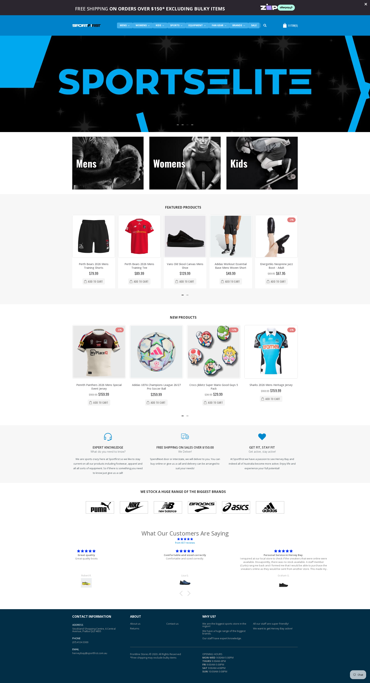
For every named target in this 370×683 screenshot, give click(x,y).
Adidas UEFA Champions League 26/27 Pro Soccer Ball (156, 386)
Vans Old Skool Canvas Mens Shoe (185, 265)
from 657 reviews (185, 542)
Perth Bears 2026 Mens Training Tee (139, 265)
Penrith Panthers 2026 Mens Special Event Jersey (99, 386)
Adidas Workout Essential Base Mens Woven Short (231, 265)
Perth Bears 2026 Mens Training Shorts (93, 265)
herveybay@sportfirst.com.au (89, 653)
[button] (177, 125)
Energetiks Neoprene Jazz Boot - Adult (276, 265)
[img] (185, 539)
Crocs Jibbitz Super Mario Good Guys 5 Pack (213, 386)
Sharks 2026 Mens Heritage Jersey (271, 385)
